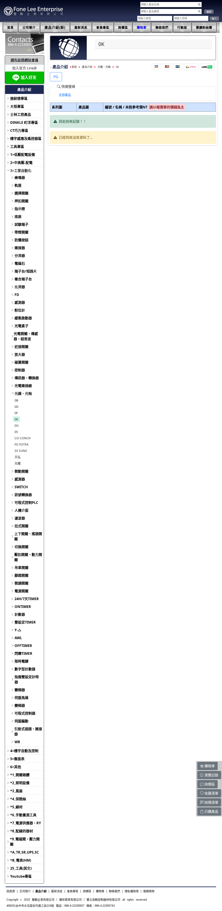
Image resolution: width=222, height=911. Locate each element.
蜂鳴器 (20, 177)
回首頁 (11, 891)
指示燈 (20, 208)
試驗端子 (21, 224)
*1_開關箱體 (19, 774)
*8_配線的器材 (21, 831)
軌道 (18, 185)
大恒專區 (17, 106)
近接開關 (21, 346)
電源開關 (21, 591)
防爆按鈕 (21, 240)
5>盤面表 (17, 758)
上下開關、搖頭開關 (28, 536)
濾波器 (20, 518)
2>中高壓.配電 (21, 162)
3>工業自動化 (20, 170)
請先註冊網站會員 (24, 60)
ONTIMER (23, 606)
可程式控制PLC (26, 502)
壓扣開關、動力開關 (28, 557)
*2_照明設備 (19, 782)
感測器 (20, 302)
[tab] (64, 95)
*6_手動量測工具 (23, 815)
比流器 (20, 286)
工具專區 (17, 146)
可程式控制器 (25, 713)
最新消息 (80, 27)
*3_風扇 (16, 791)
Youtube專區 (21, 876)
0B (16, 400)
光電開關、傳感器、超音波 (26, 336)
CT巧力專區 (19, 130)
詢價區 (123, 27)
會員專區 (102, 27)
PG (56, 76)
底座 (18, 216)
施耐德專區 (19, 98)
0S (16, 432)
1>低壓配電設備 (22, 154)
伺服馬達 (21, 697)
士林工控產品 (20, 114)
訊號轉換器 (23, 494)
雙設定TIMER (25, 622)
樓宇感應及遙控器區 (25, 138)
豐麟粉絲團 (204, 27)
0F (16, 413)
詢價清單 (211, 802)
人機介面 (21, 510)
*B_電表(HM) (20, 860)
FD (17, 294)
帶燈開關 (21, 232)
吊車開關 (21, 567)
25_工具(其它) (21, 868)
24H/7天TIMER (27, 598)
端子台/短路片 (26, 271)
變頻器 (20, 689)
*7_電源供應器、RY (25, 823)
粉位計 (20, 310)
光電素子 (21, 325)
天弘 (18, 457)
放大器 (20, 354)
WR (17, 742)
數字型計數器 (25, 669)
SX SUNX (21, 451)
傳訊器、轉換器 (27, 378)
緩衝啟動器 (23, 318)
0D (16, 407)
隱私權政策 (132, 891)
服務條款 (149, 891)
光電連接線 (23, 385)
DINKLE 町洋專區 (24, 122)
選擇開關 (21, 193)
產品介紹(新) (54, 27)
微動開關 (21, 471)
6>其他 (15, 766)
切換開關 (21, 546)
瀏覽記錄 (211, 775)
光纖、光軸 (23, 393)
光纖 (18, 463)
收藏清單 (211, 793)
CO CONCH (23, 438)
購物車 (142, 27)
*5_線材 (16, 807)
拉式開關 (21, 526)
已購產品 (211, 811)
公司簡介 (29, 27)
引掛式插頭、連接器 (28, 731)
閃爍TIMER (23, 653)
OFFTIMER (23, 645)
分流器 (20, 255)
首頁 (10, 27)
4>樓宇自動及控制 (24, 750)
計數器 (20, 614)
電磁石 (20, 263)
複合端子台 (23, 279)
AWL (18, 637)
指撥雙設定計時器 (27, 679)
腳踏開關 (21, 575)
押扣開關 (21, 201)
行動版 (182, 27)
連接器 (20, 247)
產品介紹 (87, 67)
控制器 (20, 370)
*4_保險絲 (18, 799)
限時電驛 (21, 661)
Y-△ (18, 630)
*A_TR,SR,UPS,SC (24, 852)
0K (16, 419)
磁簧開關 (21, 362)
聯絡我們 (161, 27)
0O (17, 425)
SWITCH (21, 487)
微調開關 (21, 583)
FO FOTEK (22, 444)
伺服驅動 (21, 721)
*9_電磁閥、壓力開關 (25, 842)
